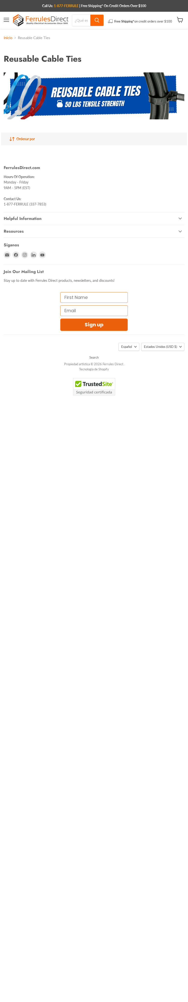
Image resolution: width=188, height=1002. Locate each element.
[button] (11, 997)
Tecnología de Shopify (94, 369)
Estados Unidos (160, 347)
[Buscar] (97, 20)
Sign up (94, 324)
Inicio (8, 38)
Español (126, 347)
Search (94, 357)
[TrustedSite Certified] (94, 387)
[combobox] (81, 20)
